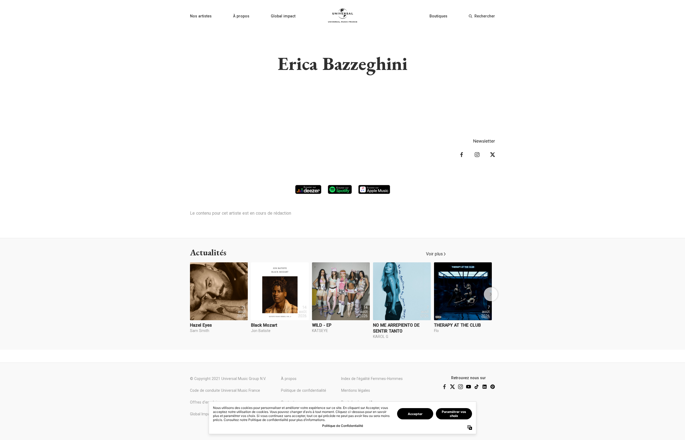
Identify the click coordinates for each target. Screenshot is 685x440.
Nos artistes (201, 16)
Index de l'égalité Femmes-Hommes (372, 378)
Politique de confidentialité (303, 390)
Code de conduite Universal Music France (225, 390)
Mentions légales (355, 390)
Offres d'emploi (203, 402)
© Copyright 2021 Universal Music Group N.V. (228, 378)
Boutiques (438, 16)
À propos (241, 16)
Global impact (283, 16)
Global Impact (201, 414)
